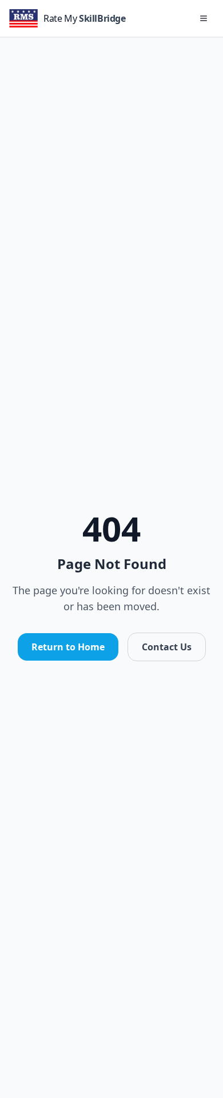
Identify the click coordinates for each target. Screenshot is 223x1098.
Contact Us (167, 647)
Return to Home (68, 647)
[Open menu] (203, 18)
